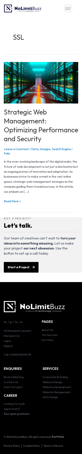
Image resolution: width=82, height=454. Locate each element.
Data (34, 149)
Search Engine (61, 149)
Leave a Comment (16, 149)
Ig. (11, 322)
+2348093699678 (20, 354)
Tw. (16, 322)
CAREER (10, 396)
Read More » (12, 201)
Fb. (5, 322)
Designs (45, 149)
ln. (22, 322)
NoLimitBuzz (20, 437)
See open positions (16, 413)
